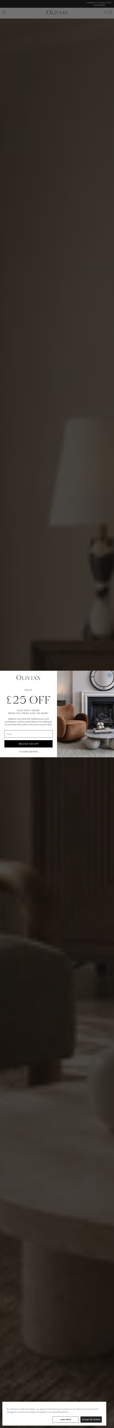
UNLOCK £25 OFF (28, 743)
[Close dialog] (109, 675)
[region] (54, 1414)
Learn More (65, 1419)
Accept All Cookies (91, 1419)
